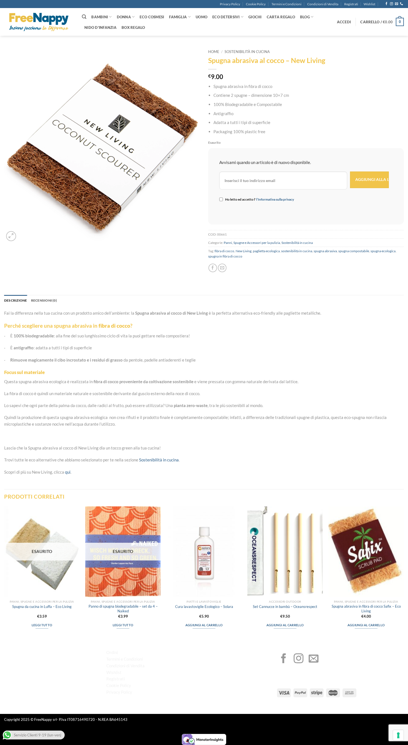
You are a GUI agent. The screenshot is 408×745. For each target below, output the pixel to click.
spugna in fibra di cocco (225, 256)
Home (213, 52)
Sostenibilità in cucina (247, 52)
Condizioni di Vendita (322, 4)
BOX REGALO (133, 27)
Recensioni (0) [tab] (44, 300)
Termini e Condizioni (286, 4)
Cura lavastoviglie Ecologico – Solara (204, 606)
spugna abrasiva (325, 251)
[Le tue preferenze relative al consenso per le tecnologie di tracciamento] (398, 735)
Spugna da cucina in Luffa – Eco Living (42, 606)
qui (67, 471)
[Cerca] (84, 16)
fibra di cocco (224, 251)
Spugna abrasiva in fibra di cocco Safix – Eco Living (366, 608)
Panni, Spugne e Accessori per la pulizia (252, 243)
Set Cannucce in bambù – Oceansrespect (285, 606)
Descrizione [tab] (15, 300)
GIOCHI (255, 17)
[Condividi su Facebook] (212, 268)
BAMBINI (99, 17)
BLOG (305, 17)
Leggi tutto (42, 625)
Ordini (112, 652)
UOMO (201, 17)
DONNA (124, 17)
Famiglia (178, 17)
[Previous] (4, 572)
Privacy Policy (230, 4)
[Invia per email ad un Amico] (222, 268)
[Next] (403, 572)
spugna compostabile (353, 251)
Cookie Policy (256, 4)
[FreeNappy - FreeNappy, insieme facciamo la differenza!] (39, 22)
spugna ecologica (383, 251)
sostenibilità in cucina (296, 251)
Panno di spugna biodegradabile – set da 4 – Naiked (123, 608)
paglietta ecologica (266, 251)
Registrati (351, 4)
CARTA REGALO (281, 17)
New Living (243, 251)
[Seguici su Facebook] (386, 4)
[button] (344, 22)
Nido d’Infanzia (100, 27)
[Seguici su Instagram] (391, 4)
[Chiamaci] (401, 4)
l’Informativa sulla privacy (275, 199)
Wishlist (369, 4)
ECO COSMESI (152, 17)
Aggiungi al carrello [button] (204, 625)
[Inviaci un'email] (396, 4)
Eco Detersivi (226, 17)
